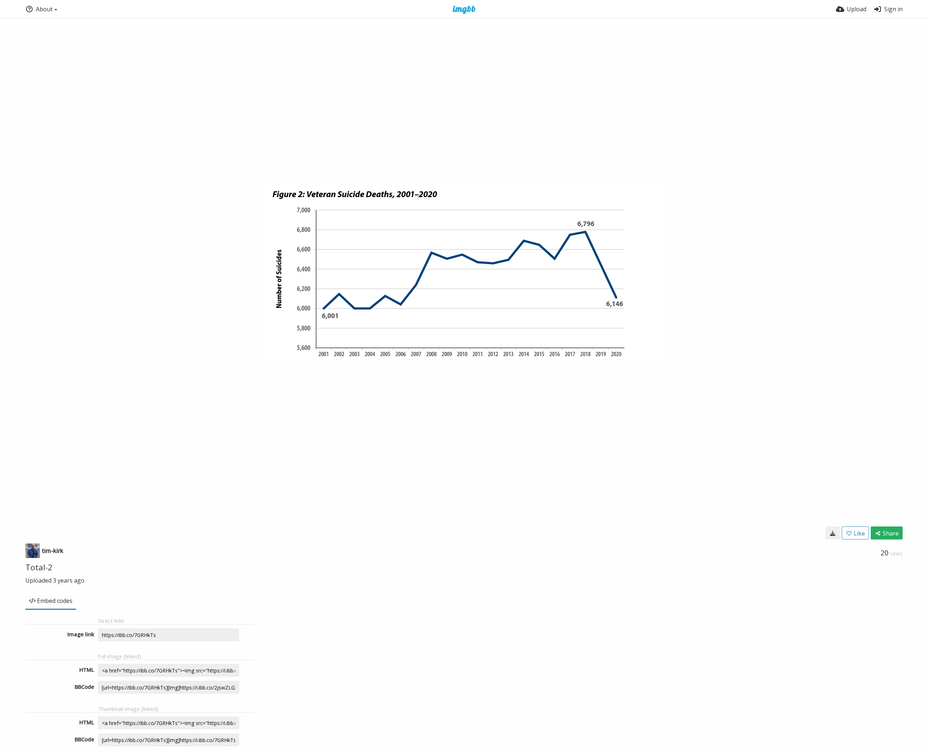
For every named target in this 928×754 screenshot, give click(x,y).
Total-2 (39, 567)
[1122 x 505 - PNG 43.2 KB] (832, 533)
